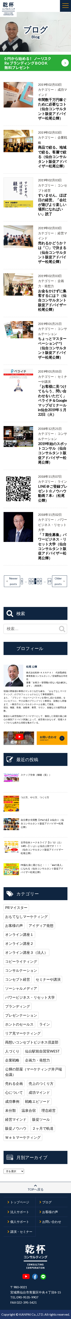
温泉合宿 (28, 1110)
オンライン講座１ (19, 934)
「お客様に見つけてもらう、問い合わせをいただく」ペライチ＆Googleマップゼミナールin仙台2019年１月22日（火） (52, 400)
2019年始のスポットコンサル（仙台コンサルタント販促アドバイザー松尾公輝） (52, 453)
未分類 (10, 1110)
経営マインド (15, 1119)
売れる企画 (14, 1083)
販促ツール (41, 1119)
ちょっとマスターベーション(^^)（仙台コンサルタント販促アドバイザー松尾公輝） (52, 347)
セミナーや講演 (48, 979)
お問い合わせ (51, 1221)
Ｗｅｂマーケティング (23, 1137)
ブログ (47, 1202)
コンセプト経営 (17, 979)
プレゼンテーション (21, 1015)
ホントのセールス (19, 1024)
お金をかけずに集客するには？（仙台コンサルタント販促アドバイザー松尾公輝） (52, 300)
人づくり (12, 1051)
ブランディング (17, 1006)
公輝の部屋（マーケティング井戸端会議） (33, 1072)
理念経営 (48, 1110)
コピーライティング (21, 961)
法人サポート (19, 1212)
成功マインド (39, 1092)
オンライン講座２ (19, 943)
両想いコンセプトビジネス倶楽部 (31, 1042)
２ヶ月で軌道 (42, 1128)
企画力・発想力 (37, 1060)
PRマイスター (16, 907)
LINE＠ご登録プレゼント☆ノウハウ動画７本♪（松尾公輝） (52, 493)
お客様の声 (14, 925)
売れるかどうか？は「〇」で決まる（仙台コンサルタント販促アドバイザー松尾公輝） (52, 252)
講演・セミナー (21, 1231)
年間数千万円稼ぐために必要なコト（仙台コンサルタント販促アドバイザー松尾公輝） (52, 108)
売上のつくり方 (41, 1083)
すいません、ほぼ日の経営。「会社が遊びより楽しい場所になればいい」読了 (52, 204)
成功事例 (12, 1101)
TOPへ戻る (36, 1189)
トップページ (19, 1202)
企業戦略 (12, 1060)
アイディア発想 (41, 925)
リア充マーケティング (23, 1033)
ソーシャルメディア (21, 988)
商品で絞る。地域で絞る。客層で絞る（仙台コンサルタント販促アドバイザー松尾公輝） (52, 156)
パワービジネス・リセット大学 (30, 997)
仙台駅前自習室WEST (42, 1051)
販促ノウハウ (15, 1128)
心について (14, 1092)
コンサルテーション (21, 970)
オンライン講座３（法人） (26, 952)
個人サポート (19, 1221)
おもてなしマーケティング (26, 916)
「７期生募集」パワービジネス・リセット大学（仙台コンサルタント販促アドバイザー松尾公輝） (52, 546)
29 (49, 581)
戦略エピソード (37, 1101)
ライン (44, 1024)
